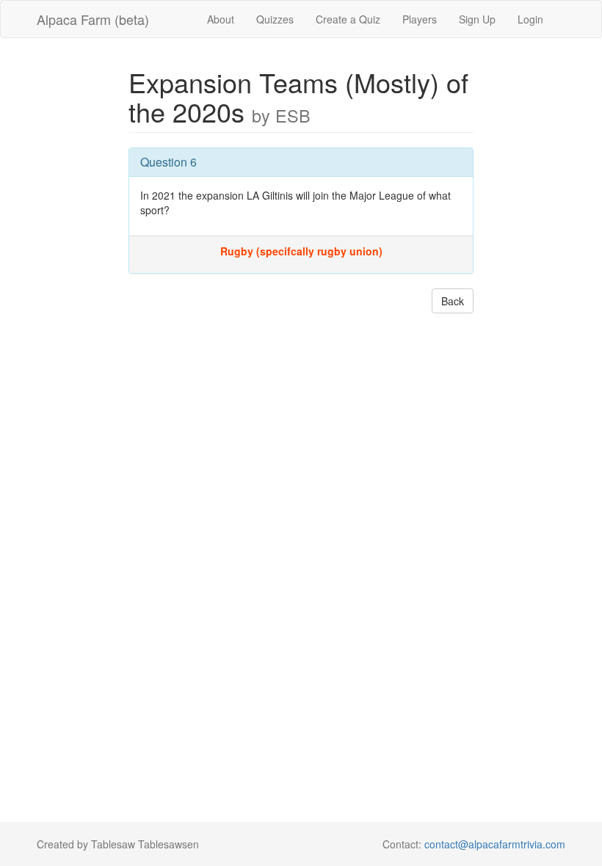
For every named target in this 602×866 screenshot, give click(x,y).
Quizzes (275, 19)
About (220, 19)
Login (530, 19)
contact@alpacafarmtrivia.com (494, 844)
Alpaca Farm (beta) (93, 19)
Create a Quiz (348, 19)
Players (419, 19)
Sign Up (477, 19)
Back (452, 301)
